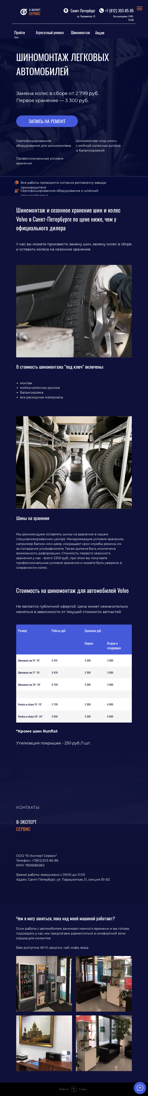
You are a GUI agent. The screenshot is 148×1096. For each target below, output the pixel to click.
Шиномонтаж (80, 32)
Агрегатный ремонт (50, 32)
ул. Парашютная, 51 (86, 16)
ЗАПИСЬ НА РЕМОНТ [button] (47, 121)
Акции (99, 32)
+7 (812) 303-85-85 (119, 10)
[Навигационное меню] (139, 8)
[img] (31, 12)
